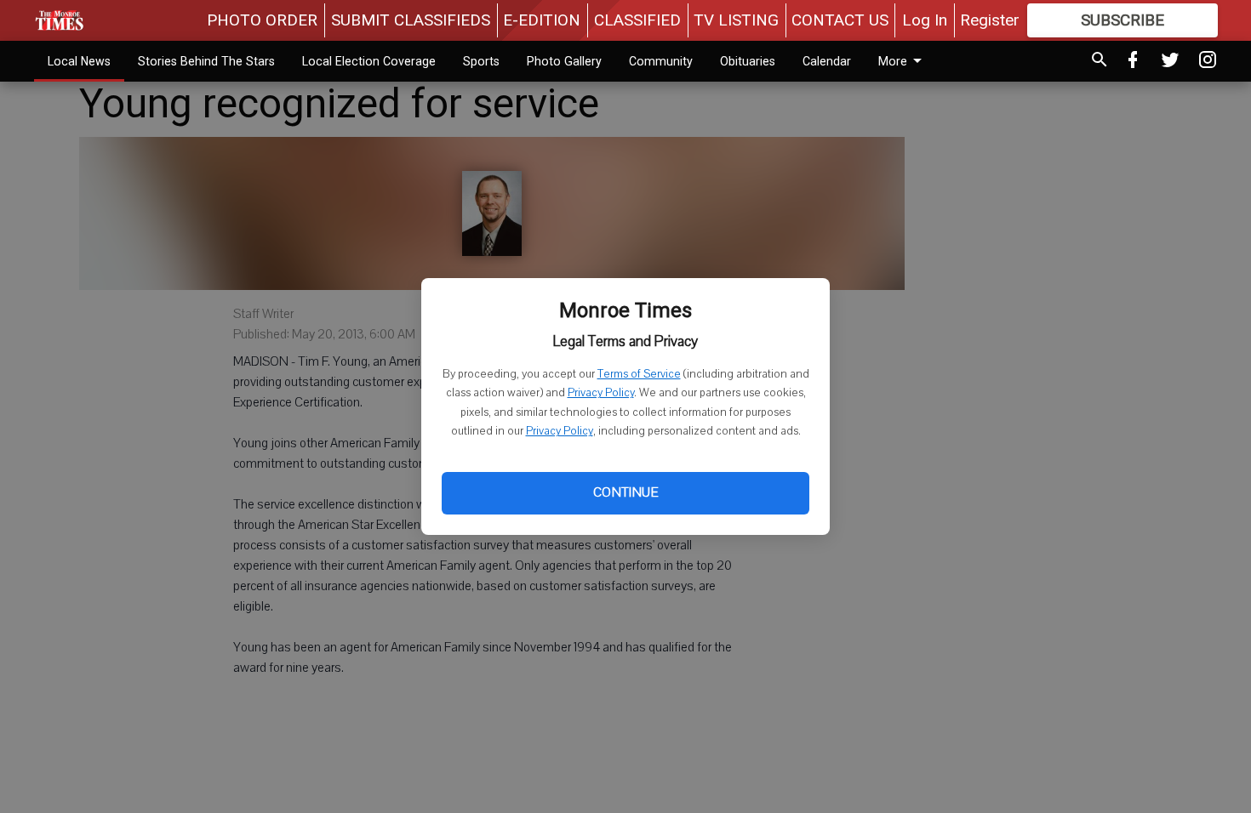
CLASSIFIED (637, 20)
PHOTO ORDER (262, 20)
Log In (924, 20)
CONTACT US (839, 20)
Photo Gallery (564, 61)
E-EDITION (541, 20)
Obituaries (747, 61)
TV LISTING (736, 20)
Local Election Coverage (369, 61)
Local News (79, 61)
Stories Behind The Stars (206, 61)
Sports (481, 61)
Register (990, 20)
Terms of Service (639, 374)
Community (661, 61)
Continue (625, 492)
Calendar (827, 61)
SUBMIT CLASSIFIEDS (410, 20)
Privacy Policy (601, 393)
